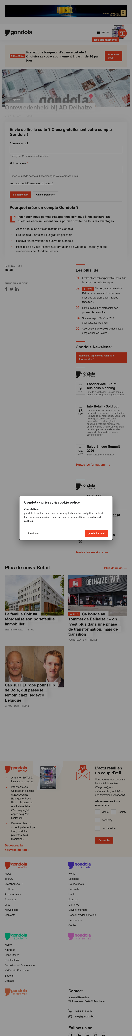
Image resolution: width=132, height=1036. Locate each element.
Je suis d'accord (96, 533)
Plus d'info (33, 533)
